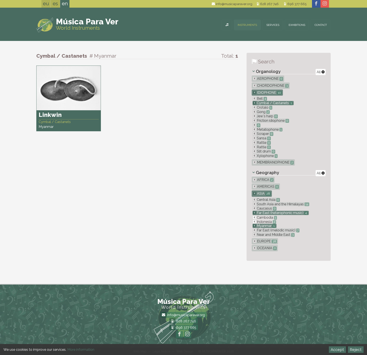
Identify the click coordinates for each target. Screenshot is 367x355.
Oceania (266, 248)
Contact (321, 25)
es (55, 3)
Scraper (264, 134)
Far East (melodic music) (277, 230)
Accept (337, 349)
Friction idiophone (272, 121)
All (319, 72)
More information (80, 350)
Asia (263, 193)
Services (272, 25)
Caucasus (266, 208)
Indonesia (265, 222)
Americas (267, 186)
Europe (266, 241)
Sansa (263, 138)
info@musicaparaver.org (233, 4)
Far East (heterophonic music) (281, 213)
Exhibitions (297, 25)
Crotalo (263, 107)
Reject (355, 349)
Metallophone (269, 129)
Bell (261, 98)
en (65, 3)
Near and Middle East (275, 235)
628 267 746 (269, 4)
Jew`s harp (266, 116)
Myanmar (265, 226)
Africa (264, 180)
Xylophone (266, 156)
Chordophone (272, 86)
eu (46, 3)
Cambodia (266, 217)
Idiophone (268, 93)
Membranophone (274, 162)
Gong (262, 112)
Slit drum (265, 151)
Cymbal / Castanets (274, 103)
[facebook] (316, 4)
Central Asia (267, 200)
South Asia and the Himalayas (282, 204)
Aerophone (269, 79)
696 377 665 (296, 4)
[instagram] (324, 4)
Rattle (263, 143)
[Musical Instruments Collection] (227, 25)
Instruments (247, 25)
